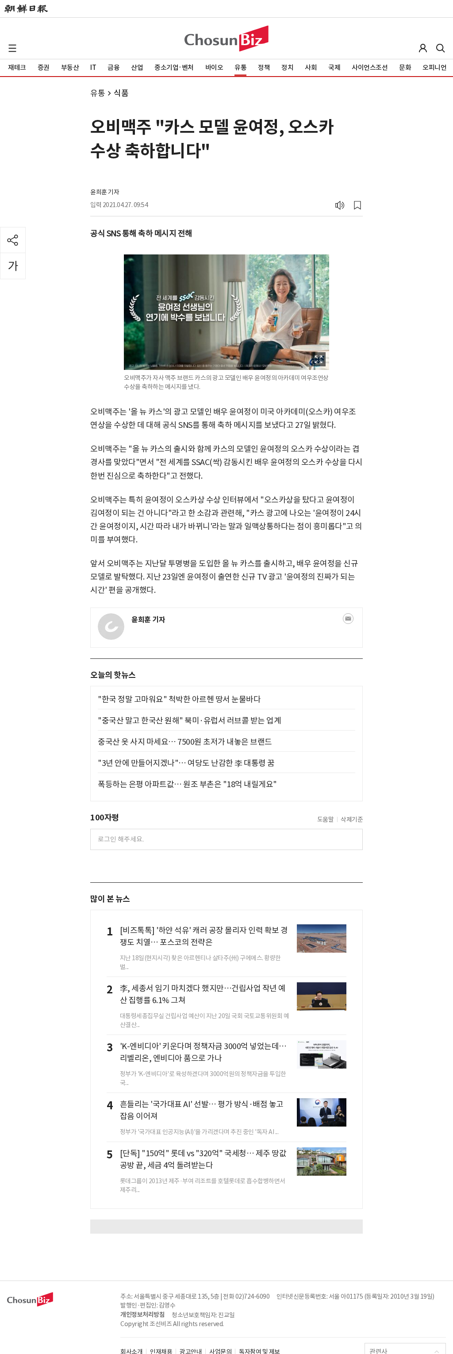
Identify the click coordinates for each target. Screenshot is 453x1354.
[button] (12, 48)
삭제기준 (352, 819)
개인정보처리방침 (142, 1315)
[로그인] (423, 48)
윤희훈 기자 (104, 192)
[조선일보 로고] (26, 8)
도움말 (325, 819)
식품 (121, 93)
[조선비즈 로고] (226, 38)
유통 (97, 93)
